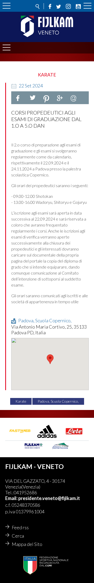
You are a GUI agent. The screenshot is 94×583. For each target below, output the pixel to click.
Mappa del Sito (27, 544)
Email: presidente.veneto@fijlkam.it (42, 498)
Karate (20, 401)
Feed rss (20, 527)
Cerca (18, 536)
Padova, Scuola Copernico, (58, 401)
